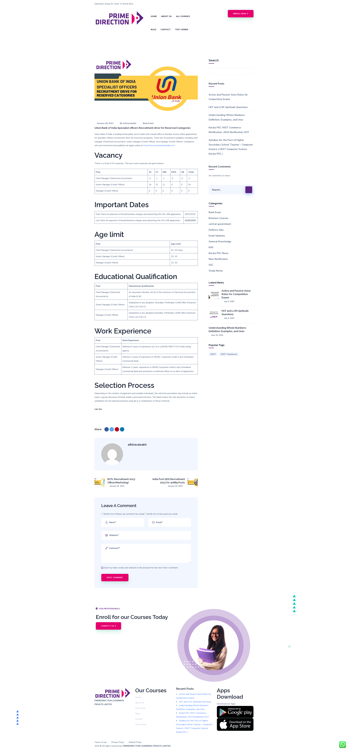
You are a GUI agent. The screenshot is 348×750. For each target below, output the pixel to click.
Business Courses (218, 218)
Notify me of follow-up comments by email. (124, 514)
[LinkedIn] (122, 429)
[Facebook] (106, 429)
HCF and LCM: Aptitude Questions (228, 107)
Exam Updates (217, 235)
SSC (211, 264)
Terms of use (100, 742)
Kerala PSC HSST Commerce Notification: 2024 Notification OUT (229, 130)
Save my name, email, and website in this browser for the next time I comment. (141, 567)
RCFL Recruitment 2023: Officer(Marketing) (121, 481)
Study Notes (216, 270)
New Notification (218, 259)
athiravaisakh (129, 123)
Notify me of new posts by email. (162, 514)
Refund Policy (135, 742)
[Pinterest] (117, 429)
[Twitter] (112, 429)
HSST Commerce (229, 354)
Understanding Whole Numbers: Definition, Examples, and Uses (227, 117)
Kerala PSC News (218, 253)
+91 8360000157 (187, 3)
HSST (213, 354)
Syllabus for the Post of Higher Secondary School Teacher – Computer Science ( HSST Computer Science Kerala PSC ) (231, 146)
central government (220, 224)
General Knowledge (220, 241)
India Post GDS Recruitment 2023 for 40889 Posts (169, 481)
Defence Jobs (216, 229)
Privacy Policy (117, 742)
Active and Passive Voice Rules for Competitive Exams (228, 97)
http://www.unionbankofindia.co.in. (160, 145)
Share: (98, 429)
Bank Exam (148, 123)
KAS (211, 247)
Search (214, 60)
